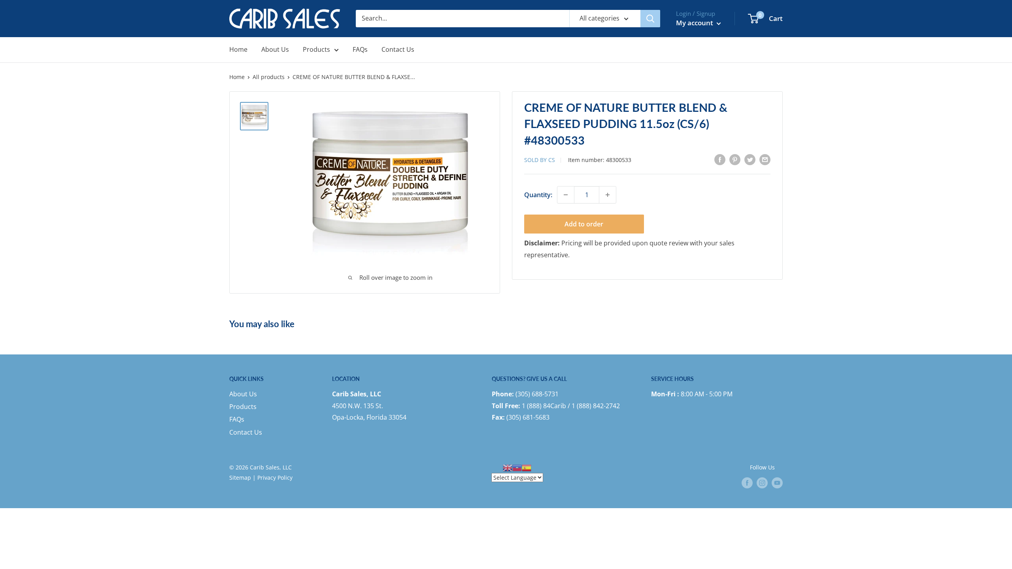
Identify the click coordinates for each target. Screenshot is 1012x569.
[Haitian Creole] (517, 467)
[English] (507, 467)
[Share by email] (764, 160)
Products (316, 49)
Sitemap (240, 477)
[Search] (650, 18)
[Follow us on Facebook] (747, 482)
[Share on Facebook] (719, 160)
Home (238, 49)
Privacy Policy (275, 477)
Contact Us (397, 49)
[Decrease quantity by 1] (565, 195)
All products (269, 77)
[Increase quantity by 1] (607, 195)
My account (695, 22)
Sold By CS (539, 160)
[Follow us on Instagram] (762, 482)
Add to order (584, 224)
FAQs (360, 49)
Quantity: (538, 194)
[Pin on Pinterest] (734, 160)
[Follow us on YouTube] (777, 482)
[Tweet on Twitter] (749, 160)
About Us (275, 49)
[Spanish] (526, 467)
